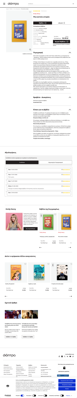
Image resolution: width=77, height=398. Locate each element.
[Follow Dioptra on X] (65, 356)
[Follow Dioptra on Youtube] (70, 356)
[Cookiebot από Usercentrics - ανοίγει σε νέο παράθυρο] (8, 396)
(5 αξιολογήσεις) (44, 10)
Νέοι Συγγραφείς (7, 370)
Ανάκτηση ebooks (19, 367)
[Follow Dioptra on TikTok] (73, 356)
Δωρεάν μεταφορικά (20, 373)
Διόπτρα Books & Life (7, 367)
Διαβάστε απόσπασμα (27, 53)
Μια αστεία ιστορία (63, 236)
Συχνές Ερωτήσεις (31, 370)
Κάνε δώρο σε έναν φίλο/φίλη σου (21, 376)
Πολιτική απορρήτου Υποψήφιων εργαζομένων (21, 369)
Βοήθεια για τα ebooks (32, 367)
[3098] (19, 31)
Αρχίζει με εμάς (32, 283)
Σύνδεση (30, 374)
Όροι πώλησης (18, 371)
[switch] (34, 396)
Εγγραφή (30, 376)
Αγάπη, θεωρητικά (9, 283)
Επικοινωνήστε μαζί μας (8, 368)
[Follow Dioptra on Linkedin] (67, 356)
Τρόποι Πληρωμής (31, 372)
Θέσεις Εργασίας (7, 372)
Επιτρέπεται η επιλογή (67, 384)
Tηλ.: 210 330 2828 (44, 372)
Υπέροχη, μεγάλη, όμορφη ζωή (47, 236)
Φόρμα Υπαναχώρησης (8, 374)
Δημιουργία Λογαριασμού (55, 162)
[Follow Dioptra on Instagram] (62, 356)
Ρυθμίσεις (68, 395)
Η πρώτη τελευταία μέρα (57, 283)
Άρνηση (67, 388)
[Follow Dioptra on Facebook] (59, 356)
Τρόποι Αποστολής (31, 368)
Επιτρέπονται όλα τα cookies (67, 380)
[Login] (71, 3)
